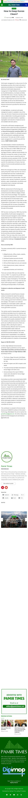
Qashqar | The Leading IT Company (17, 791)
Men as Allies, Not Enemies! (6, 728)
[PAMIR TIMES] (14, 5)
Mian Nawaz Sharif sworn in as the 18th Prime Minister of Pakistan (20, 730)
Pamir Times (8, 17)
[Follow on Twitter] (12, 17)
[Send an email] (13, 17)
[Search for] (26, 5)
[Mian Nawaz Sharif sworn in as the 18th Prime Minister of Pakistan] (21, 723)
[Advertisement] (14, 37)
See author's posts (8, 483)
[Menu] (2, 5)
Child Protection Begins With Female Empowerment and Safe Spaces (14, 521)
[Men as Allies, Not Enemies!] (7, 723)
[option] (14, 519)
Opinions (14, 8)
